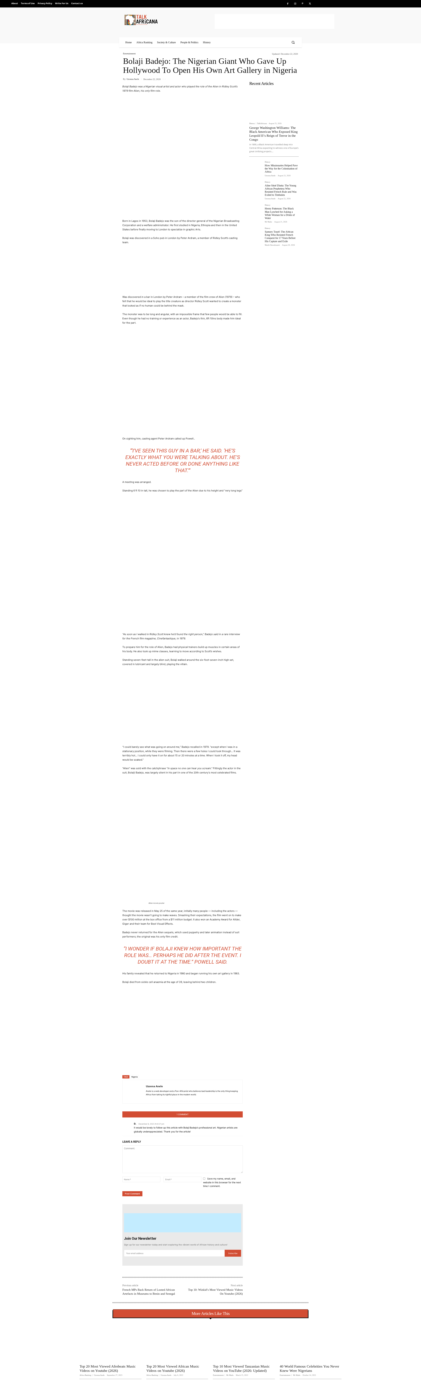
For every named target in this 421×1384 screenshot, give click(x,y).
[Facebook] (288, 4)
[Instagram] (295, 4)
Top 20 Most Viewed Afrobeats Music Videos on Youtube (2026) (108, 1368)
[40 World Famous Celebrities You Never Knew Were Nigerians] (311, 1341)
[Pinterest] (302, 4)
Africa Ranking (85, 1375)
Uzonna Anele (133, 79)
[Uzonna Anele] (134, 1091)
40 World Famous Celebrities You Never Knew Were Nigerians (309, 1368)
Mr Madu (268, 222)
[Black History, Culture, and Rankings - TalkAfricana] (169, 20)
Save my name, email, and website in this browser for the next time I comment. (222, 1182)
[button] (293, 42)
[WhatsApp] (168, 1066)
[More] (176, 1066)
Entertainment (129, 53)
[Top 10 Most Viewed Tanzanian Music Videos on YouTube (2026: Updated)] (244, 1341)
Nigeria (134, 1077)
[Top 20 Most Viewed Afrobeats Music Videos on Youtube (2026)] (110, 1341)
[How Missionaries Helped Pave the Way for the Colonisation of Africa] (255, 167)
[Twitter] (310, 4)
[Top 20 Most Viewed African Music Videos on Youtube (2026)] (177, 1341)
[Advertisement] (274, 21)
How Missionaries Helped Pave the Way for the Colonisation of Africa (281, 168)
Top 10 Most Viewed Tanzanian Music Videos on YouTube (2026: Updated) (241, 1368)
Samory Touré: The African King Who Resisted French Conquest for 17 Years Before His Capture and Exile (280, 236)
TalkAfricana (262, 123)
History (252, 123)
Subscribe (232, 1253)
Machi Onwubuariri (272, 245)
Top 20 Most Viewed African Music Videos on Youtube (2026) (172, 1368)
